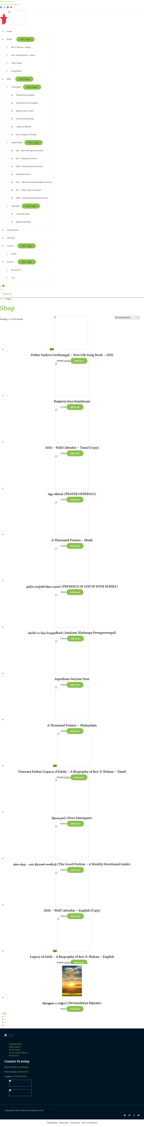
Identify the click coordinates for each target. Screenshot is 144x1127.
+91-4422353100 (19, 1076)
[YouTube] (11, 7)
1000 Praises (16, 63)
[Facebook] (1, 7)
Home (9, 31)
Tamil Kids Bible (22, 214)
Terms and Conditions (18, 1052)
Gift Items (11, 238)
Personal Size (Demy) (25, 118)
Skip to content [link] (6, 1)
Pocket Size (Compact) (25, 95)
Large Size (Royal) (23, 126)
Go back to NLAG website (10, 4)
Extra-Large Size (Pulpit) (26, 134)
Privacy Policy (14, 1049)
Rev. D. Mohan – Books (21, 47)
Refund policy (14, 1047)
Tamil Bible (16, 87)
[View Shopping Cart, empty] (2, 287)
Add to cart (78, 361)
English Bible (16, 142)
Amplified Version (23, 174)
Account (10, 262)
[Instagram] (8, 7)
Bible (9, 79)
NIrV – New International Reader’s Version (34, 182)
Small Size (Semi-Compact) (27, 103)
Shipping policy (15, 1044)
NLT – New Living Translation (28, 190)
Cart (13, 278)
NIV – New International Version (29, 150)
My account (16, 270)
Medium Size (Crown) (25, 111)
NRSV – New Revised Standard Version (32, 198)
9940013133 (23, 1072)
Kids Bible (15, 206)
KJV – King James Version (26, 158)
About (14, 254)
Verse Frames (12, 230)
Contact (10, 246)
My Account (14, 1055)
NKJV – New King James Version (29, 166)
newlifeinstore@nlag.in (19, 1067)
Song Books (16, 71)
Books (9, 39)
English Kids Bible (23, 222)
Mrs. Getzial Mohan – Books (23, 55)
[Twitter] (4, 7)
